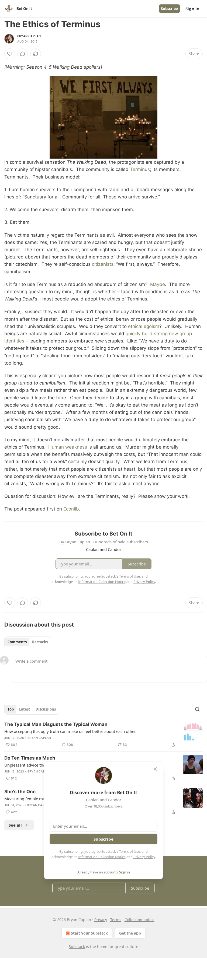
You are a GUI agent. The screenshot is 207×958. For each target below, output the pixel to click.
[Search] (197, 709)
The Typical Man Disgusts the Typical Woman (56, 724)
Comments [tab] (17, 641)
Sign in (192, 8)
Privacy (100, 919)
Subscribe (169, 8)
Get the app (130, 933)
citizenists (102, 264)
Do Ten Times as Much (29, 758)
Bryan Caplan (29, 36)
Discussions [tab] (46, 709)
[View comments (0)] (22, 53)
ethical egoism (143, 326)
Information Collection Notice (102, 856)
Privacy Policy (144, 856)
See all (15, 825)
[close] (155, 769)
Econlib (71, 509)
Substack (77, 946)
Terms (115, 919)
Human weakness (67, 447)
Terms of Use (129, 851)
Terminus (140, 169)
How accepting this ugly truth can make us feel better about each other (70, 731)
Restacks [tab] (40, 641)
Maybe (157, 284)
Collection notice (139, 919)
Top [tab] (11, 709)
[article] (103, 734)
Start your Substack (89, 933)
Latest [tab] (24, 709)
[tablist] (27, 642)
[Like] (9, 53)
